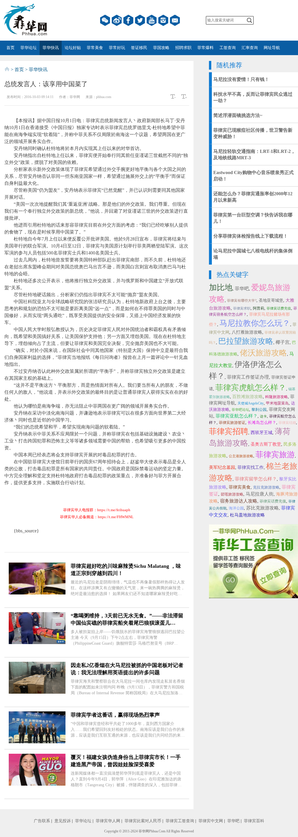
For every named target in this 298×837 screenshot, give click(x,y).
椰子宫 (283, 342)
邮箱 (175, 20)
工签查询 (227, 48)
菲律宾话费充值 (279, 308)
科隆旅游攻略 (276, 397)
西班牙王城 (261, 432)
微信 (105, 20)
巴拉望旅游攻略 (245, 341)
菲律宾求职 (242, 308)
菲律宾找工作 (250, 467)
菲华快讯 (50, 48)
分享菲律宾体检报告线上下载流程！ (250, 236)
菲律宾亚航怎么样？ (237, 415)
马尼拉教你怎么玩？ (254, 323)
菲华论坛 (28, 48)
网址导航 (272, 48)
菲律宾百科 (254, 821)
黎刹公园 (259, 409)
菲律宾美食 (240, 487)
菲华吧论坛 (240, 410)
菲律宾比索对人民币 (143, 821)
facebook (128, 20)
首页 (10, 48)
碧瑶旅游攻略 (232, 494)
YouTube (152, 20)
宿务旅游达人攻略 (238, 500)
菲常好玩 (117, 48)
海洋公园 (236, 508)
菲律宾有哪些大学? (241, 301)
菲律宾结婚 (287, 423)
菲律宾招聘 (228, 431)
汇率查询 (250, 48)
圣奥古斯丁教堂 (266, 444)
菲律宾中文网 (210, 821)
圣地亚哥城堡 (271, 300)
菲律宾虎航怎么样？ (250, 387)
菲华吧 (242, 288)
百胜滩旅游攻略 (247, 396)
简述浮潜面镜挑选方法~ (237, 115)
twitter (140, 20)
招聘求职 (183, 48)
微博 (117, 20)
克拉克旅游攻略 (266, 487)
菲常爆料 (205, 48)
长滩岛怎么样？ (262, 422)
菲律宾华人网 (108, 821)
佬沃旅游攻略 (263, 352)
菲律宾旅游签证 (232, 422)
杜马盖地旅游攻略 (247, 515)
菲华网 (144, 831)
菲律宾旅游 (275, 454)
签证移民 (139, 48)
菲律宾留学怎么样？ (256, 478)
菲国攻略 (161, 48)
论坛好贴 (73, 48)
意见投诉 (62, 821)
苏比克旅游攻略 (262, 507)
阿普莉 (258, 308)
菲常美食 (95, 48)
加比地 (221, 287)
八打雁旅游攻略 (247, 332)
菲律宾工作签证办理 (248, 377)
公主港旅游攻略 (241, 456)
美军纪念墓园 (222, 467)
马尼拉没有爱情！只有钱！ (241, 79)
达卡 (263, 416)
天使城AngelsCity (250, 403)
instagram (163, 20)
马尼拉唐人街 (260, 493)
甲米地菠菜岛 (277, 403)
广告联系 (42, 821)
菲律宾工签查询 (180, 821)
